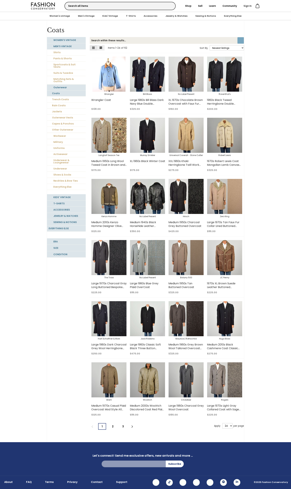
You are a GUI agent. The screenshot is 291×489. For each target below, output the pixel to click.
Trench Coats (60, 99)
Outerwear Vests (62, 117)
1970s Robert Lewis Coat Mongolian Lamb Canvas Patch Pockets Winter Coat (223, 166)
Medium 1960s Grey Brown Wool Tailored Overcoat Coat (185, 348)
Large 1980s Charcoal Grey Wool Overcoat (186, 407)
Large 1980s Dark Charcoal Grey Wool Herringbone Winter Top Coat (108, 348)
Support (121, 482)
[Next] (132, 426)
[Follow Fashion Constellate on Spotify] (223, 482)
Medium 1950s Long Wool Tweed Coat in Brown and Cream (108, 164)
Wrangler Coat (101, 100)
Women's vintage (60, 16)
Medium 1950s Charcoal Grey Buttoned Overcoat (184, 224)
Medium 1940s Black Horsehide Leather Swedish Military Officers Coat (146, 227)
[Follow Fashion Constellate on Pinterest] (210, 482)
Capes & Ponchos (63, 123)
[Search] (170, 6)
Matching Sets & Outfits (63, 80)
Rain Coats (59, 105)
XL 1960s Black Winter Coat (147, 161)
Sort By (204, 48)
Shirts (57, 52)
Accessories (150, 16)
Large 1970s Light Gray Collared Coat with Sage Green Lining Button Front (224, 409)
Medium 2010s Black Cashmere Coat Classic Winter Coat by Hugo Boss (224, 348)
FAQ (29, 482)
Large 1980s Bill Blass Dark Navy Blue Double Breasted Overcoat (147, 103)
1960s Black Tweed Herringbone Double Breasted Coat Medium (222, 103)
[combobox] (120, 6)
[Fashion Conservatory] (43, 5)
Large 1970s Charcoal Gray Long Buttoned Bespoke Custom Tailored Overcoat (109, 287)
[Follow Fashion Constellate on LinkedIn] (237, 482)
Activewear (60, 154)
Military (58, 142)
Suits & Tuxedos (63, 73)
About (8, 482)
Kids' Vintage (110, 16)
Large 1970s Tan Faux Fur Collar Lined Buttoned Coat (223, 226)
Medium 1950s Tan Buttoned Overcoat (181, 285)
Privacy (72, 482)
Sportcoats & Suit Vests (64, 66)
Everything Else (232, 16)
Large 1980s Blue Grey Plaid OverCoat (144, 285)
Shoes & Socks (62, 174)
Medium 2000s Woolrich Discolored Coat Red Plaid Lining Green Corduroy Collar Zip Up (147, 411)
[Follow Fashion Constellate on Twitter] (196, 482)
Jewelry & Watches (176, 16)
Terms (49, 482)
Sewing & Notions (205, 16)
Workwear (59, 136)
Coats (56, 93)
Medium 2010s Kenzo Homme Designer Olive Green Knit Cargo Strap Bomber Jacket (106, 227)
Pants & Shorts (62, 58)
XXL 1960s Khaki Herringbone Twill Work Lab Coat (183, 164)
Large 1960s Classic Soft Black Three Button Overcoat (145, 348)
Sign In (248, 6)
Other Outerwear (62, 129)
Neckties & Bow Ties (65, 180)
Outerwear (60, 87)
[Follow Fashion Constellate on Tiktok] (169, 482)
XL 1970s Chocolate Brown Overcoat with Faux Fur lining (185, 103)
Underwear (60, 168)
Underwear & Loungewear (61, 161)
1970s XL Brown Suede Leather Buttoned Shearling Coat (221, 287)
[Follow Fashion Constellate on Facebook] (183, 482)
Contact (97, 482)
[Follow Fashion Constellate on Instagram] (156, 482)
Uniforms (59, 148)
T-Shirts (131, 16)
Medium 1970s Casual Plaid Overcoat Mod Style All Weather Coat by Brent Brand (108, 411)
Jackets (57, 111)
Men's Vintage (86, 16)
